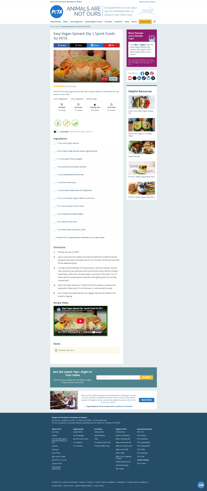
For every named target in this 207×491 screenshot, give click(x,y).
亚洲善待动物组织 (143, 460)
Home (52, 26)
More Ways (120, 469)
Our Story (55, 432)
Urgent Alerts (78, 432)
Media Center (99, 432)
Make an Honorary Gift (124, 446)
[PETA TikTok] (144, 78)
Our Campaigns (78, 435)
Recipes (57, 26)
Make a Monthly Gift (123, 439)
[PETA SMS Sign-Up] (134, 78)
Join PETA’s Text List (59, 460)
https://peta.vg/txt (133, 61)
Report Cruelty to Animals (147, 2)
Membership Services (123, 462)
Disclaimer (121, 482)
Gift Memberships (122, 465)
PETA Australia (142, 453)
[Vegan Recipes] (141, 150)
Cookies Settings (99, 486)
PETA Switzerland (143, 446)
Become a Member (122, 435)
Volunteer (55, 449)
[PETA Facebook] (142, 73)
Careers (54, 435)
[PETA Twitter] (147, 73)
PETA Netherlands (143, 442)
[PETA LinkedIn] (139, 78)
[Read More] (103, 400)
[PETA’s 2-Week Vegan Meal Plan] (141, 170)
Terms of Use (68, 486)
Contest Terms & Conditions (105, 482)
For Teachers (78, 446)
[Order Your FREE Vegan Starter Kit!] (141, 105)
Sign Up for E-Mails (58, 456)
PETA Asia (140, 456)
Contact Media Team (102, 446)
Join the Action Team (80, 439)
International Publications (56, 468)
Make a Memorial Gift (123, 442)
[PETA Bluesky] (148, 78)
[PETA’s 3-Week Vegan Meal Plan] (141, 191)
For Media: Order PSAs (102, 442)
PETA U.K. (140, 432)
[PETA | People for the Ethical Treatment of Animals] (56, 11)
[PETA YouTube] (130, 78)
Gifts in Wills (120, 453)
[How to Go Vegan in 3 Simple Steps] (141, 128)
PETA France (141, 435)
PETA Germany (142, 439)
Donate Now (120, 432)
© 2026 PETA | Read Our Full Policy (64, 482)
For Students (77, 442)
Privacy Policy (56, 486)
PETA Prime (56, 453)
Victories (55, 446)
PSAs (96, 439)
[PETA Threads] (153, 78)
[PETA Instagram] (152, 73)
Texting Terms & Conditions (137, 482)
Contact (90, 482)
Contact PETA (57, 463)
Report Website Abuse (83, 486)
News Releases (99, 435)
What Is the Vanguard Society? (123, 457)
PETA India (141, 449)
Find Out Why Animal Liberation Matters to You (59, 440)
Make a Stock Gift (122, 449)
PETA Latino (141, 463)
